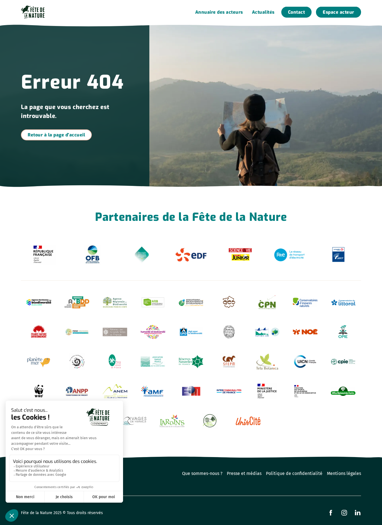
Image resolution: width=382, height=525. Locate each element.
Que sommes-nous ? (202, 473)
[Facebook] (330, 512)
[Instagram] (344, 512)
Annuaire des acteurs (219, 12)
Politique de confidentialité (294, 473)
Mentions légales (344, 473)
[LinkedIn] (357, 512)
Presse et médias (244, 473)
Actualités (263, 12)
